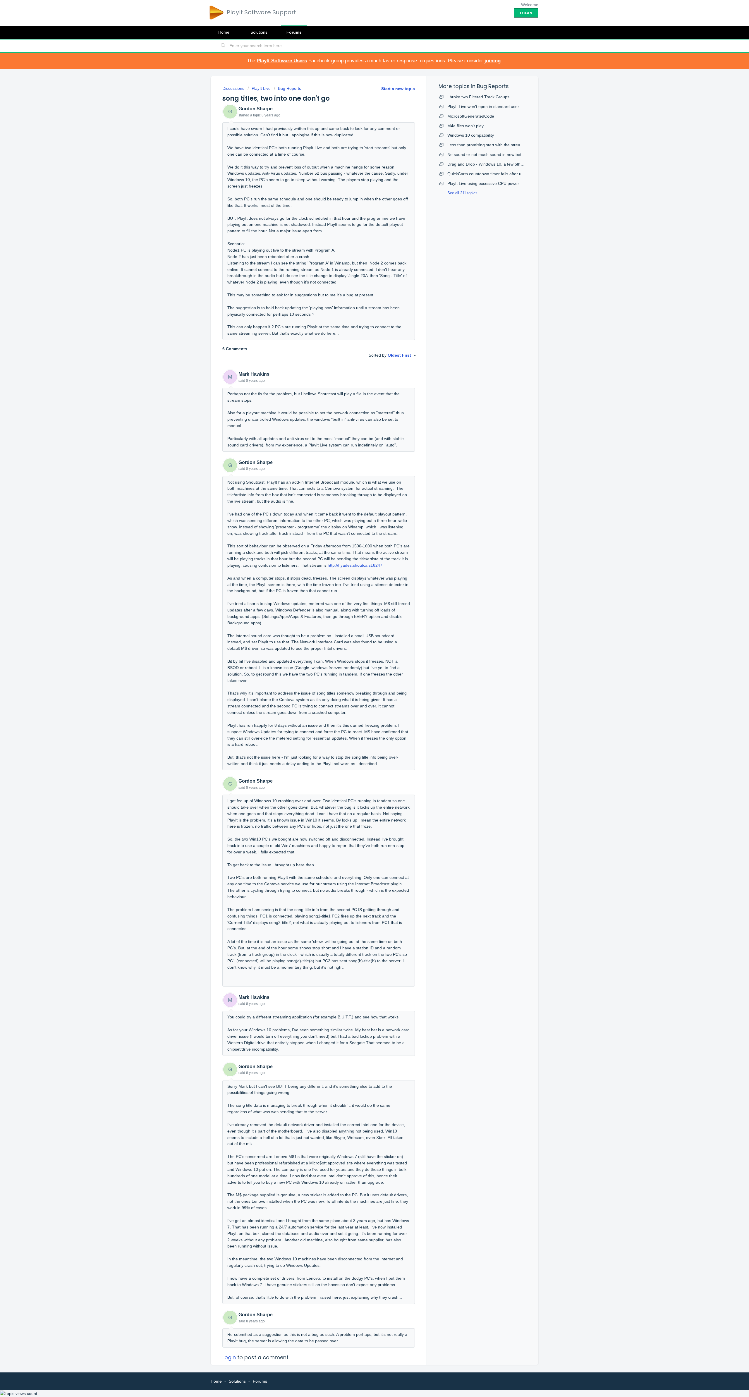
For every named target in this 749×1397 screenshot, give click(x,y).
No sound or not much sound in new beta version (492, 154)
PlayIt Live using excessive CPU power (483, 183)
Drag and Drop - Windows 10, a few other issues (492, 164)
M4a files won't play (465, 125)
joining (493, 60)
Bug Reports (289, 88)
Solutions (258, 32)
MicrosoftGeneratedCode (470, 116)
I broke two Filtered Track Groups (478, 96)
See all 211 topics (462, 193)
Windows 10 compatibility (470, 135)
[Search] (223, 46)
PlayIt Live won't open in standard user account (491, 106)
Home (223, 32)
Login (229, 1357)
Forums (294, 32)
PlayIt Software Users (282, 60)
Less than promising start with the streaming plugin (494, 144)
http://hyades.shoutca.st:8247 (356, 565)
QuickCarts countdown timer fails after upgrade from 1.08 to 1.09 (507, 173)
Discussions (233, 88)
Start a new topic (398, 88)
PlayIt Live (261, 88)
